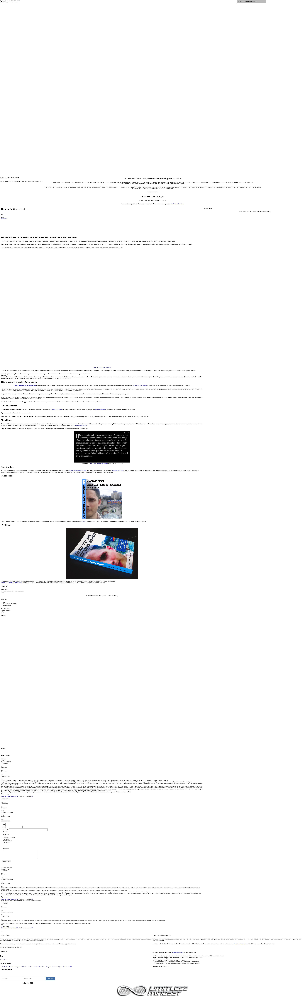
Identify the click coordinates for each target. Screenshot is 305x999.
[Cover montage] (102, 627)
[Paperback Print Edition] (102, 737)
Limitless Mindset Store (177, 204)
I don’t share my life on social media (25, 385)
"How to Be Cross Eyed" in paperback (11, 582)
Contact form (3, 960)
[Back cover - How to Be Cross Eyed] (102, 719)
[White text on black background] (102, 682)
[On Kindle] (102, 664)
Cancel (9, 861)
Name (3, 824)
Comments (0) (14, 796)
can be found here (57, 409)
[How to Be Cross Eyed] (102, 646)
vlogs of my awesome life (140, 385)
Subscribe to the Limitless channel (102, 367)
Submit (4, 861)
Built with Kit (28, 983)
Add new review (5, 821)
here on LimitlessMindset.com (77, 470)
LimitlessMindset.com (178, 952)
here (83, 521)
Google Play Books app (80, 425)
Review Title (5, 829)
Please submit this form (240, 943)
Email (3, 827)
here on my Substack (117, 470)
